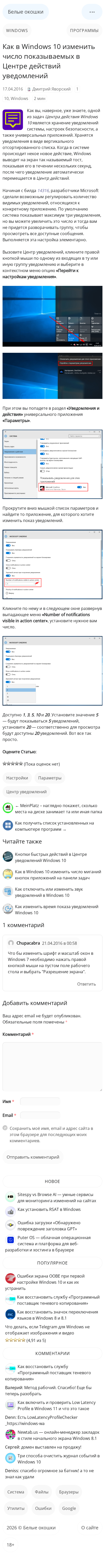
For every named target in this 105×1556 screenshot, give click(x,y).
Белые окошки (26, 11)
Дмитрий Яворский (51, 89)
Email (9, 1115)
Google (69, 1508)
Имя (8, 1101)
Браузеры (68, 1492)
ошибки (43, 1508)
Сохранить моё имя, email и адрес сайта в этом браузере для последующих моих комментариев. (51, 1134)
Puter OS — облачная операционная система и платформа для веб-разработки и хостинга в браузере (48, 1244)
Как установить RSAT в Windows (49, 1209)
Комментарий (18, 1034)
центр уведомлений (26, 792)
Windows (17, 30)
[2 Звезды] (9, 763)
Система (15, 1492)
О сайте (89, 1527)
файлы (41, 1492)
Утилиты (15, 1508)
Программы (84, 30)
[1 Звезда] (5, 763)
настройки (17, 778)
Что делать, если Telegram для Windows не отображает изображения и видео (47, 1330)
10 (6, 98)
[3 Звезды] (13, 763)
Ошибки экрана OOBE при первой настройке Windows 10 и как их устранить (45, 1282)
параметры (49, 778)
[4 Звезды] (17, 763)
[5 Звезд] (21, 763)
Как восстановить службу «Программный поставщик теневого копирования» (48, 1373)
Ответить (86, 984)
